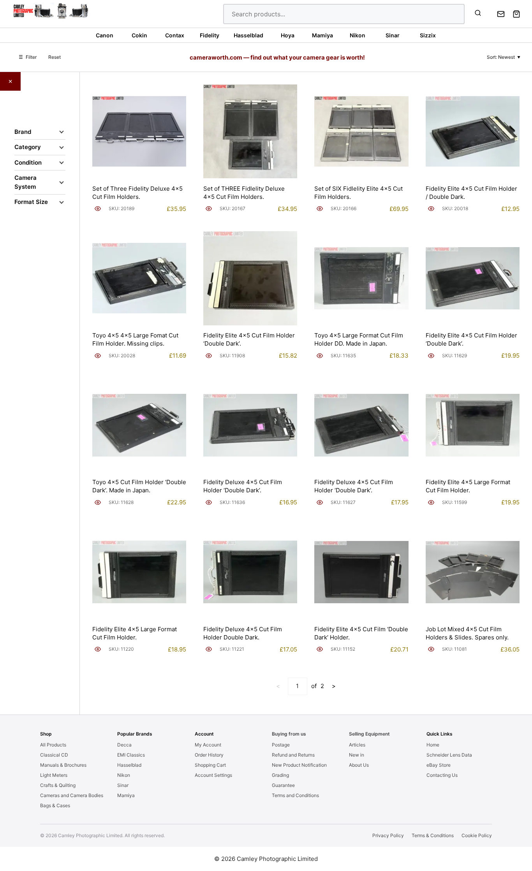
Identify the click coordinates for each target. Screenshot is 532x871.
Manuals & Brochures (63, 765)
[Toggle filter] (61, 132)
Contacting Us (442, 775)
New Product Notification (299, 765)
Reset (54, 57)
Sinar (123, 785)
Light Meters (53, 775)
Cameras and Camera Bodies (71, 795)
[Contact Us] (501, 14)
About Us (359, 765)
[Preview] (97, 208)
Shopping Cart (210, 765)
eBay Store (438, 765)
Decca (124, 745)
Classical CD (54, 755)
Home (432, 745)
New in (356, 755)
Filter (28, 57)
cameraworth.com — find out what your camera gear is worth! (277, 57)
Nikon (123, 775)
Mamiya (126, 795)
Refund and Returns (293, 755)
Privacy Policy (388, 835)
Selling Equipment (369, 734)
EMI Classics (131, 755)
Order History (209, 755)
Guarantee (283, 785)
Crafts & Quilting (58, 785)
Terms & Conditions (433, 835)
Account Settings (213, 775)
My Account (208, 745)
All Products (53, 745)
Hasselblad (129, 765)
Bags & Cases (55, 805)
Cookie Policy (477, 835)
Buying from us (289, 734)
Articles (357, 745)
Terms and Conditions (295, 795)
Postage (281, 745)
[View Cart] (516, 14)
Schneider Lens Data (449, 755)
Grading (280, 775)
